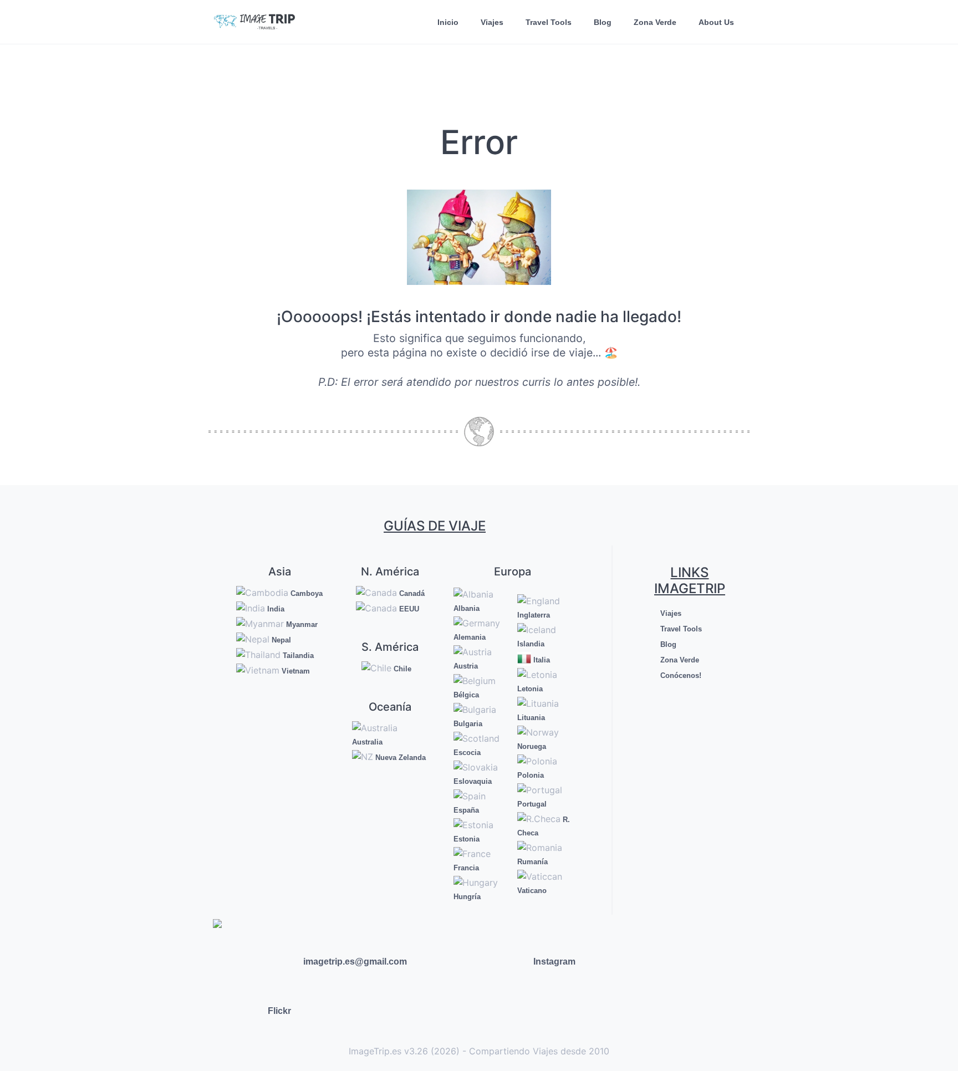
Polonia (530, 775)
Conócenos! (679, 675)
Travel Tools (549, 22)
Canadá (411, 593)
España (466, 810)
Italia (540, 660)
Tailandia (297, 655)
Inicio (447, 22)
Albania (466, 608)
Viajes (492, 22)
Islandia (530, 644)
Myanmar (301, 624)
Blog (603, 22)
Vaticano (532, 890)
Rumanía (532, 862)
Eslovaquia (472, 781)
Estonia (466, 839)
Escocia (467, 752)
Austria (465, 666)
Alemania (469, 637)
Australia (367, 742)
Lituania (531, 717)
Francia (466, 868)
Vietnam (294, 671)
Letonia (530, 689)
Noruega (531, 746)
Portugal (532, 804)
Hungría (467, 896)
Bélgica (466, 695)
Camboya (305, 593)
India (274, 609)
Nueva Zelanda (399, 757)
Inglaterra (533, 615)
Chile (401, 669)
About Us (716, 22)
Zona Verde (655, 22)
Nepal (280, 640)
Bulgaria (467, 724)
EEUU (408, 609)
